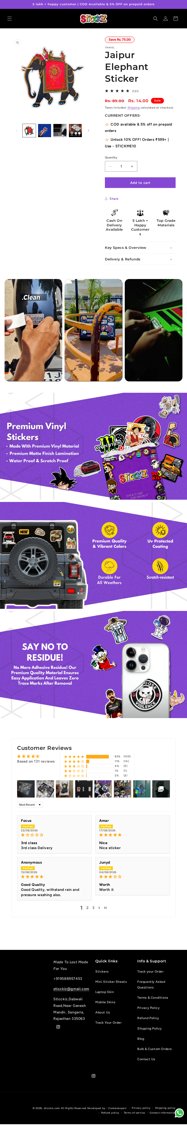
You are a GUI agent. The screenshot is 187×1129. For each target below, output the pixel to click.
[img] (54, 834)
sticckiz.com (52, 1108)
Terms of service (134, 1112)
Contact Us (146, 1059)
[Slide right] (88, 131)
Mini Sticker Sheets (111, 982)
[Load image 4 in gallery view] (75, 130)
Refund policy (110, 1112)
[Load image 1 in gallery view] (29, 130)
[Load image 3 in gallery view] (60, 130)
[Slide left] (16, 131)
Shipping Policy (149, 1028)
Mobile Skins (105, 1002)
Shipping (133, 107)
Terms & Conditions (152, 998)
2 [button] (87, 908)
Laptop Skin (104, 992)
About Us (102, 1012)
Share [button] (114, 199)
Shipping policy (165, 1108)
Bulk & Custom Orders (154, 1049)
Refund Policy (148, 1018)
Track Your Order (108, 1023)
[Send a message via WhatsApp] (179, 1113)
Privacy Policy (148, 1008)
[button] (10, 19)
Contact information (163, 1112)
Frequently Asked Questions (151, 984)
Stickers (102, 971)
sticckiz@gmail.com (71, 989)
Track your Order (150, 971)
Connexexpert (117, 1108)
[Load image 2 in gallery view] (44, 130)
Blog (140, 1039)
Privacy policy (141, 1108)
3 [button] (93, 908)
